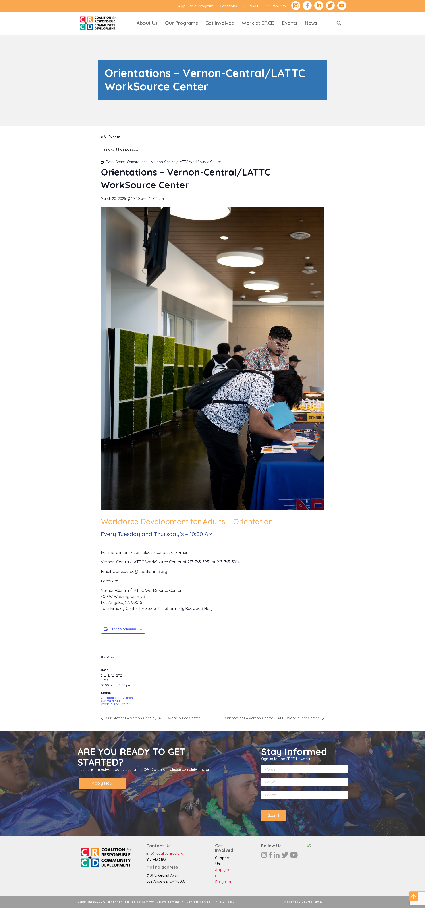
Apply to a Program (195, 6)
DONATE (251, 6)
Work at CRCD (258, 23)
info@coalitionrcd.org (164, 853)
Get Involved (219, 23)
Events (289, 23)
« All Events (110, 137)
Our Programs (181, 23)
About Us (147, 23)
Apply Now (102, 783)
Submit (273, 815)
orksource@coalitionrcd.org (141, 571)
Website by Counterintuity (303, 901)
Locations (228, 6)
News (311, 23)
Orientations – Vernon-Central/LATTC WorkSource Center (117, 701)
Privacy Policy (224, 901)
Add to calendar (123, 629)
